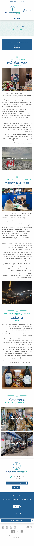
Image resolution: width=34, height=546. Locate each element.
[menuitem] (12, 2)
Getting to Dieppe (16, 520)
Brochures (16, 487)
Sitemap (26, 535)
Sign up (16, 506)
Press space (9, 535)
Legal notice (16, 537)
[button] (24, 11)
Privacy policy (18, 535)
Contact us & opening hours (16, 483)
